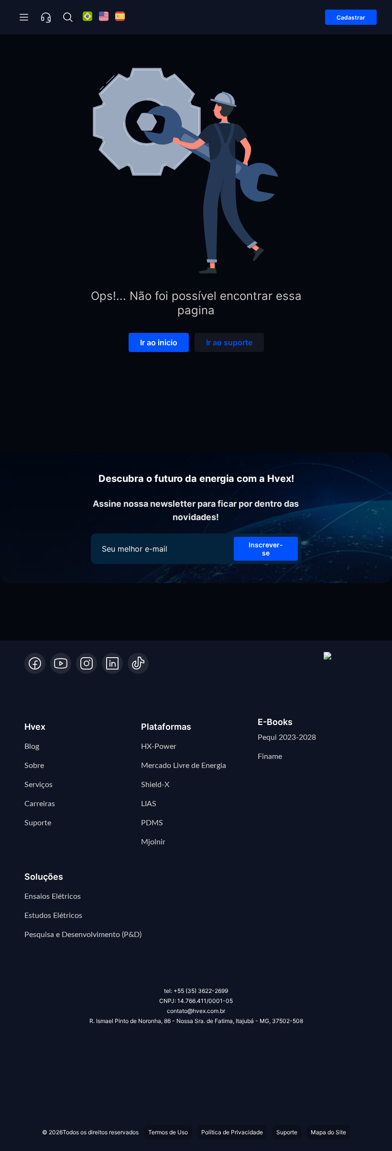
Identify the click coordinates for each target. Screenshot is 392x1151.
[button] (346, 663)
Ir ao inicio (158, 342)
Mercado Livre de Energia (183, 765)
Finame (270, 756)
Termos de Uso (168, 1132)
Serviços (38, 785)
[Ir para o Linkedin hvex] (112, 663)
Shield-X (155, 785)
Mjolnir (153, 842)
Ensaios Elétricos (52, 896)
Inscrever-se (266, 549)
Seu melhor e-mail (134, 549)
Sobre (34, 765)
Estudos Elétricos (53, 915)
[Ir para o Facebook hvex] (34, 663)
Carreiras (39, 804)
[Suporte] (45, 17)
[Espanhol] (120, 17)
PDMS (152, 823)
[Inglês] (104, 17)
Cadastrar (351, 17)
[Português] (87, 17)
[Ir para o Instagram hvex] (86, 663)
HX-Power (158, 746)
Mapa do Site (328, 1132)
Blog (31, 746)
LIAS (148, 804)
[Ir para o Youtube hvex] (60, 663)
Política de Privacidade (232, 1132)
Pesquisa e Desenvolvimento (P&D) (83, 934)
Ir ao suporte (229, 342)
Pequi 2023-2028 (287, 737)
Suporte (37, 823)
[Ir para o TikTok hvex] (138, 663)
